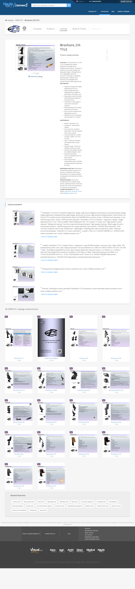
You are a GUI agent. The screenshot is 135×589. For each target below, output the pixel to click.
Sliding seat (33, 510)
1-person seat (16, 502)
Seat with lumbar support (44, 506)
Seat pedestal (113, 502)
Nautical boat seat (29, 502)
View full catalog (36, 76)
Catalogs (104, 11)
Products (92, 11)
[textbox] (49, 5)
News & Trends (123, 11)
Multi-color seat (116, 506)
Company (37, 28)
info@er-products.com (70, 193)
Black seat (75, 502)
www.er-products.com (73, 191)
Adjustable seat (51, 502)
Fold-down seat (101, 502)
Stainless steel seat (102, 506)
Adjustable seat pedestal (75, 506)
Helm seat (41, 502)
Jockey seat (43, 510)
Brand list (87, 528)
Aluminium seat (59, 506)
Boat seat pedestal (17, 506)
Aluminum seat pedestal (19, 510)
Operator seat (89, 506)
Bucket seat (30, 506)
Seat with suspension (87, 502)
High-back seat (64, 502)
